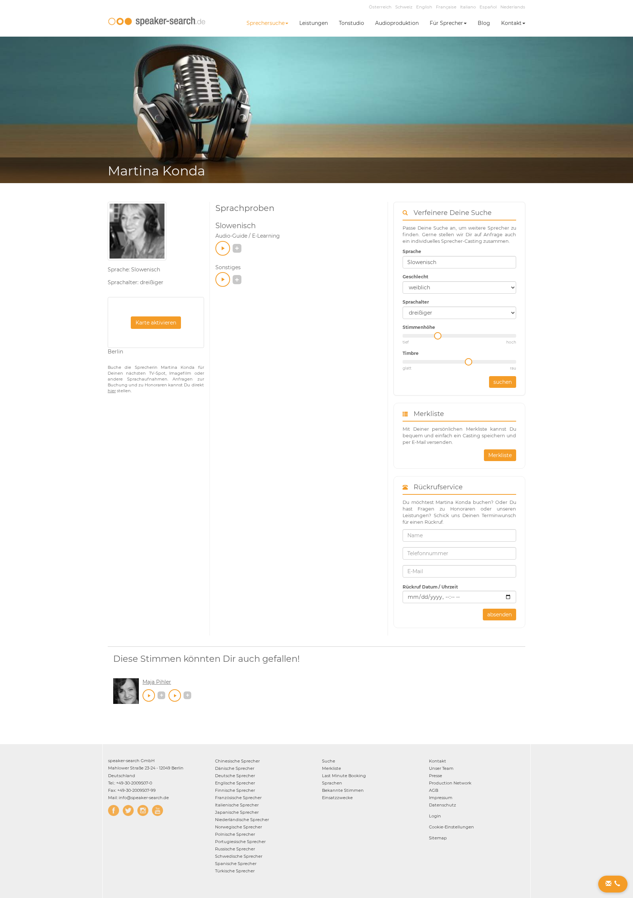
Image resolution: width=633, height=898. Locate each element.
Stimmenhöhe (419, 327)
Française (446, 7)
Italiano (468, 7)
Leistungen (313, 23)
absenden (499, 614)
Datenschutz (442, 805)
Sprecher (237, 761)
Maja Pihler (156, 682)
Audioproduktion (397, 23)
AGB (433, 790)
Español (488, 7)
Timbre (411, 353)
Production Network (450, 783)
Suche (328, 761)
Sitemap (438, 838)
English (424, 7)
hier (112, 390)
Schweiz (403, 7)
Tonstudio (351, 23)
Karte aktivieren (156, 322)
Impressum (440, 797)
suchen (502, 382)
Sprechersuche (266, 23)
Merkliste (500, 455)
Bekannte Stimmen (343, 790)
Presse (435, 775)
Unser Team (441, 768)
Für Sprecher (446, 23)
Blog (484, 23)
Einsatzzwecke (337, 797)
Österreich (380, 7)
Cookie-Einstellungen (451, 827)
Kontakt (511, 23)
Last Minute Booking (344, 775)
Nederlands (512, 7)
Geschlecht (415, 276)
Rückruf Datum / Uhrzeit (430, 587)
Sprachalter (416, 302)
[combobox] (459, 262)
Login (435, 816)
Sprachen (332, 783)
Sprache (412, 251)
